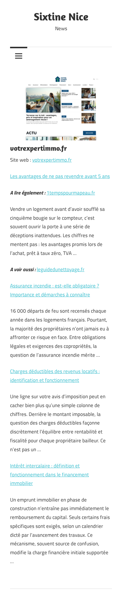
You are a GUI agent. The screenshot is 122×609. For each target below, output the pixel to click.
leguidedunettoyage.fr (60, 269)
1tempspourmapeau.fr (70, 193)
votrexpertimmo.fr (52, 160)
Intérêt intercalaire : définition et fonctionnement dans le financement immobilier (49, 474)
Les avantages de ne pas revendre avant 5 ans (60, 176)
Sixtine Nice (61, 16)
